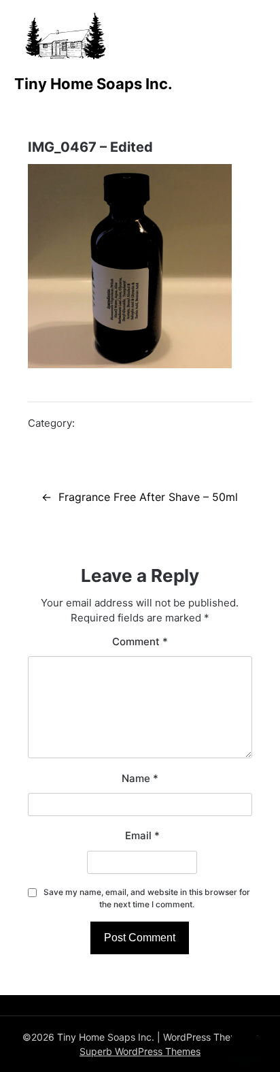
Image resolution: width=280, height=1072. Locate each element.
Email (142, 835)
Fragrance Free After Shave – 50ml (148, 497)
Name (140, 778)
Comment (140, 641)
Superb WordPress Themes (140, 1051)
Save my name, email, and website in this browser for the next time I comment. (146, 898)
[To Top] (245, 1043)
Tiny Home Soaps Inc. (93, 84)
